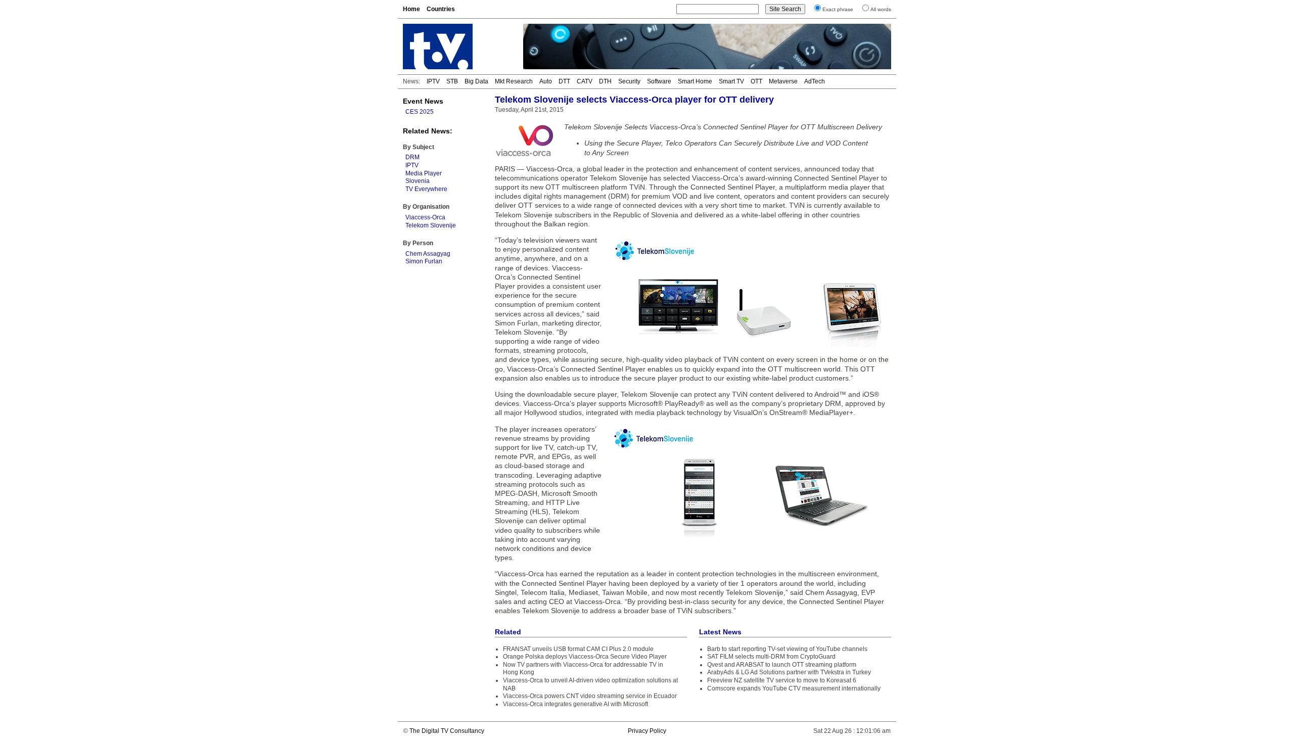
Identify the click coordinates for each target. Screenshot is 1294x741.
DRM (412, 157)
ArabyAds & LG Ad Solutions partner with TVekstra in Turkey (789, 672)
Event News (423, 101)
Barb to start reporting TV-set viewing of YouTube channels (787, 649)
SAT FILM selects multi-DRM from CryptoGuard (771, 656)
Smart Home (695, 81)
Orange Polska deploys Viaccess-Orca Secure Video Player (585, 656)
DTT (564, 81)
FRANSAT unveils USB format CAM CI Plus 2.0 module (578, 649)
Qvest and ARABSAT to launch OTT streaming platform (781, 664)
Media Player (423, 173)
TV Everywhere (426, 189)
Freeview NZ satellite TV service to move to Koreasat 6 (781, 680)
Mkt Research (514, 81)
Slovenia (417, 180)
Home (411, 9)
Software (659, 81)
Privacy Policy (647, 730)
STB (452, 81)
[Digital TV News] (457, 46)
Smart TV (731, 81)
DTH (605, 81)
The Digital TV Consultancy (446, 730)
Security (629, 81)
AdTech (814, 81)
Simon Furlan (423, 261)
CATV (584, 81)
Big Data (476, 81)
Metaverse (783, 81)
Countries (441, 9)
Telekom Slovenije (430, 225)
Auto (545, 81)
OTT (756, 81)
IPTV (433, 81)
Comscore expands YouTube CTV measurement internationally (794, 688)
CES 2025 (419, 111)
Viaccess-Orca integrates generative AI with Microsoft (575, 704)
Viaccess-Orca (425, 217)
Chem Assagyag (427, 253)
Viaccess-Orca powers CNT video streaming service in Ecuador (590, 696)
